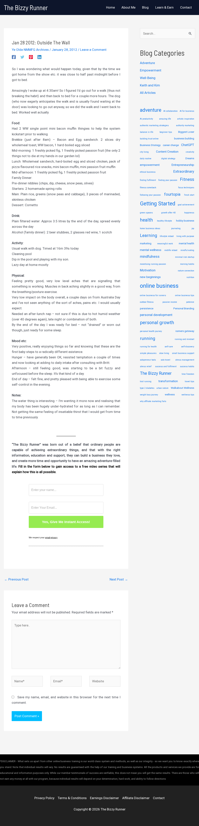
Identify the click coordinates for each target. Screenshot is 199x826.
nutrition (190, 277)
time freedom (188, 374)
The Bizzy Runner (26, 7)
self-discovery (187, 346)
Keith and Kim (150, 85)
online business (159, 285)
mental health (186, 243)
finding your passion (167, 180)
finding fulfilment (148, 180)
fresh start (189, 195)
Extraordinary (183, 171)
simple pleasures (148, 353)
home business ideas (150, 228)
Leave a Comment (93, 50)
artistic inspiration (185, 119)
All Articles (148, 93)
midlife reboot (170, 250)
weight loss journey (149, 394)
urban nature (162, 388)
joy (193, 228)
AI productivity (146, 119)
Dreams (189, 158)
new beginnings (150, 277)
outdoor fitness (147, 302)
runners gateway (184, 331)
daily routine (145, 158)
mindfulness (150, 256)
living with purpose (185, 236)
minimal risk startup (184, 257)
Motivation (147, 270)
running (147, 338)
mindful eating (187, 250)
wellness (170, 394)
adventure (150, 110)
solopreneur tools (148, 360)
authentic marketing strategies (154, 125)
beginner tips (166, 132)
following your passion (150, 195)
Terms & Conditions (72, 798)
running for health (148, 346)
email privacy (51, 537)
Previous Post (16, 579)
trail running (145, 381)
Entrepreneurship (182, 165)
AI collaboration (170, 111)
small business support (183, 353)
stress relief (146, 366)
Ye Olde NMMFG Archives (30, 50)
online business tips (184, 295)
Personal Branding (183, 308)
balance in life (146, 132)
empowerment (150, 165)
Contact (159, 798)
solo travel (165, 360)
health (146, 220)
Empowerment (150, 70)
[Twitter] (22, 57)
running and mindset (184, 339)
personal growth (157, 322)
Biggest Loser (186, 131)
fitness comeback (148, 187)
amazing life (165, 119)
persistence (146, 308)
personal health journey (151, 331)
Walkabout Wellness (182, 387)
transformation (168, 381)
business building (184, 138)
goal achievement (186, 204)
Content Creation (167, 151)
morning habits (187, 264)
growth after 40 (168, 212)
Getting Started (157, 204)
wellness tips (188, 394)
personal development (156, 315)
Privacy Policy (44, 798)
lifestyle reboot (167, 236)
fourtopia (172, 194)
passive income (169, 302)
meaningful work (165, 243)
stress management (184, 360)
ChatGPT (187, 145)
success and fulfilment (165, 366)
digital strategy (168, 158)
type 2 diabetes (147, 388)
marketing (145, 243)
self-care (169, 346)
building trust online (149, 138)
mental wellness (150, 250)
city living (144, 152)
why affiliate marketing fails (153, 401)
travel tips (189, 381)
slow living (164, 353)
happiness (189, 212)
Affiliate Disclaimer (136, 798)
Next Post (119, 579)
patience (190, 302)
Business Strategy (150, 145)
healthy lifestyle (164, 221)
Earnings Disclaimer (104, 798)
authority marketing (185, 125)
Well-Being (147, 78)
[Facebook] (14, 57)
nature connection (186, 270)
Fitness (187, 179)
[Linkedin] (39, 57)
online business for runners (153, 295)
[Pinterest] (31, 57)
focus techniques (186, 187)
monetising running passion (153, 264)
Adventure (147, 63)
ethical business (147, 172)
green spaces (146, 212)
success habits (187, 366)
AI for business (187, 111)
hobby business (185, 220)
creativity (190, 152)
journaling (176, 228)
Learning (148, 235)
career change (171, 145)
